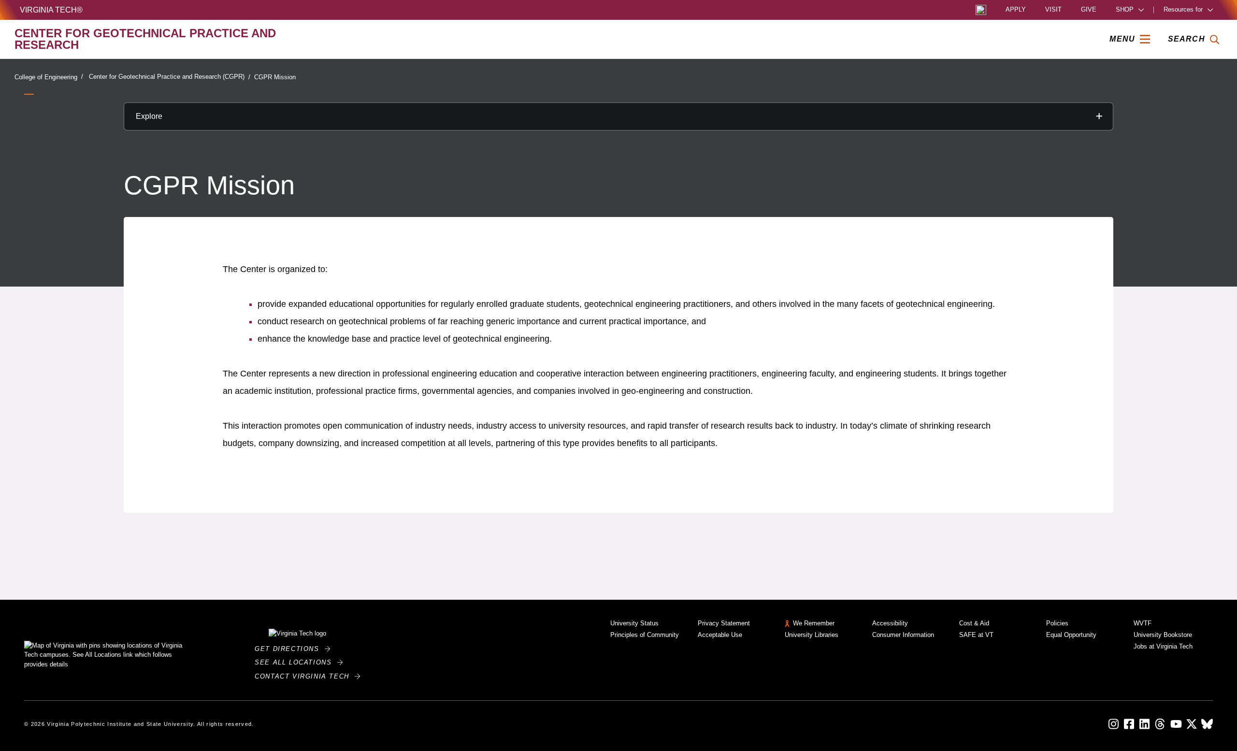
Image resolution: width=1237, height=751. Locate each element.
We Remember (813, 623)
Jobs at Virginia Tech (1163, 646)
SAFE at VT (976, 634)
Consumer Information (903, 634)
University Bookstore (1163, 634)
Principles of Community (644, 634)
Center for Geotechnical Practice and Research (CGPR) (167, 76)
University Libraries (811, 634)
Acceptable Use (720, 634)
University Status (634, 623)
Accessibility (890, 623)
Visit (1053, 10)
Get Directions (290, 648)
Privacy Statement (724, 623)
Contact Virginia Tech (305, 676)
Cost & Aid (974, 623)
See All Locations (296, 662)
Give (1088, 10)
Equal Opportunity (1071, 634)
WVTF (1142, 623)
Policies (1057, 623)
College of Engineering (45, 77)
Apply (1016, 10)
